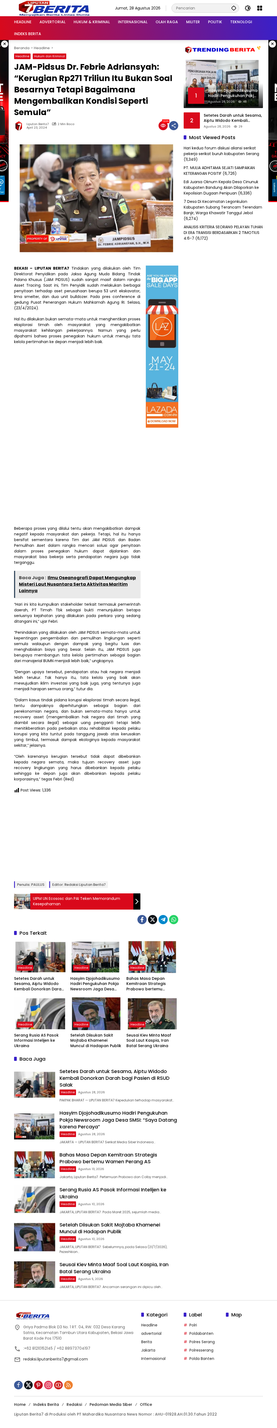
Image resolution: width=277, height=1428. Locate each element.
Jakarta (148, 1350)
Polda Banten (201, 1358)
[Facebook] (142, 919)
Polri (193, 1325)
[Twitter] (152, 919)
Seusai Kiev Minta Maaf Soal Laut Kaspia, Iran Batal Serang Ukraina (148, 1040)
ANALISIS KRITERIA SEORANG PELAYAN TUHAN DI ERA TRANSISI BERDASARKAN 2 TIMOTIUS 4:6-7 (223, 232)
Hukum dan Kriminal (49, 56)
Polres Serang (202, 1342)
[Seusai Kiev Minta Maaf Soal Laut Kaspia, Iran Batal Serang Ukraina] (152, 1013)
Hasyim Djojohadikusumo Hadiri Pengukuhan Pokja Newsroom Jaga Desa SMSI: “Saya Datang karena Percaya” (95, 984)
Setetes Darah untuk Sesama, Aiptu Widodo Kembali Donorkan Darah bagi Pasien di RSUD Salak (39, 984)
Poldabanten (201, 1333)
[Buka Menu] (259, 8)
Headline (22, 56)
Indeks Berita (46, 1404)
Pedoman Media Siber (111, 1404)
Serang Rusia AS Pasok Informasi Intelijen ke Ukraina (36, 1040)
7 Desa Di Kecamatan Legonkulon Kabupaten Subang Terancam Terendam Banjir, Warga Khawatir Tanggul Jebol (223, 207)
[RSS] (68, 1385)
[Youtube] (58, 1385)
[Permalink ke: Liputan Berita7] (20, 125)
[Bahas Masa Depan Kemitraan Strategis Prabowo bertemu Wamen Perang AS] (152, 957)
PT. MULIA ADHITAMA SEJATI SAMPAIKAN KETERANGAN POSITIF (219, 170)
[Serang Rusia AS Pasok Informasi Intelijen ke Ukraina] (40, 1013)
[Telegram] (163, 919)
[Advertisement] (77, 836)
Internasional (153, 1358)
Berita (146, 1342)
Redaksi (74, 1404)
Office (146, 1404)
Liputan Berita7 (38, 124)
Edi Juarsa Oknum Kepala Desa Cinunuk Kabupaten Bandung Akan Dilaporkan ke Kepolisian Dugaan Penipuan (221, 187)
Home (20, 1404)
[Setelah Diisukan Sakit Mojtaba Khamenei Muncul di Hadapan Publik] (96, 1013)
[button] (233, 8)
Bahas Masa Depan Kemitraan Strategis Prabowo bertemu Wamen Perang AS (146, 984)
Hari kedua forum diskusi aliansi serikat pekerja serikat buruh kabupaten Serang (221, 150)
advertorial (151, 1333)
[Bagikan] (173, 125)
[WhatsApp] (173, 919)
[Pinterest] (38, 1385)
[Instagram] (48, 1385)
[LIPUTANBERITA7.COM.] (53, 8)
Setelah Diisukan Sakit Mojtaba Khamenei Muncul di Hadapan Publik (95, 1040)
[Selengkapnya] (75, 1315)
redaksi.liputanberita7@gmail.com (55, 1359)
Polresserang (201, 1350)
